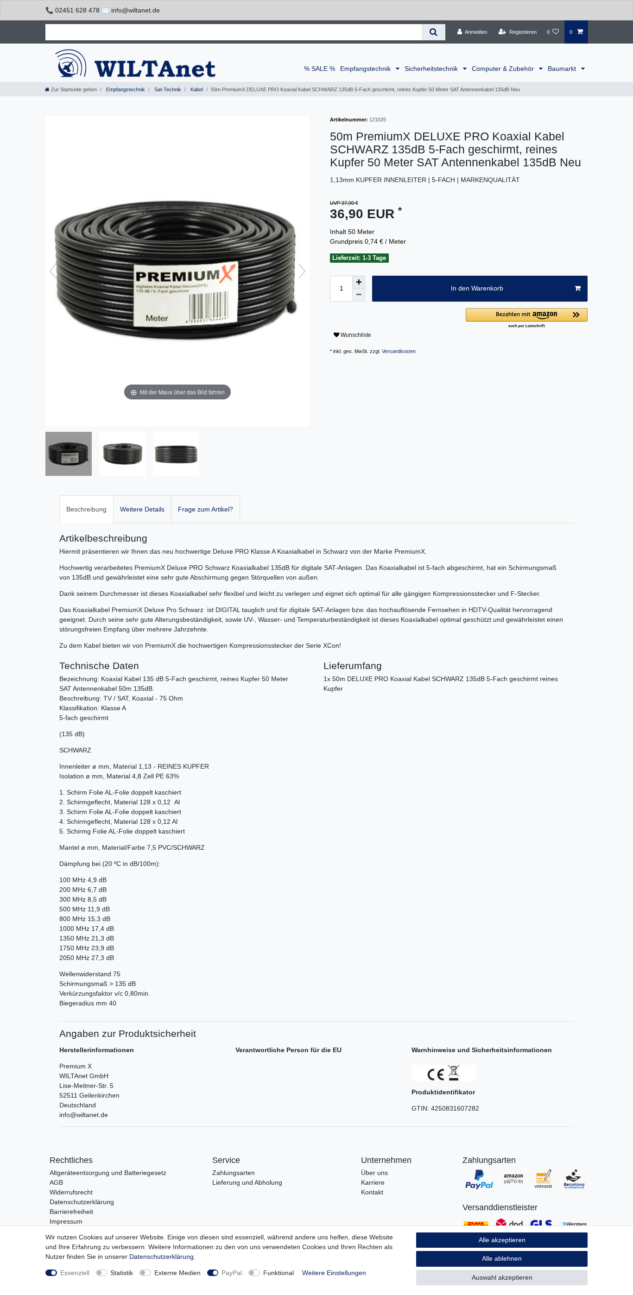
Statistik (121, 1272)
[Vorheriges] (52, 271)
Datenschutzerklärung (82, 1202)
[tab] (86, 509)
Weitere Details (142, 509)
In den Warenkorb (477, 288)
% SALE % (319, 68)
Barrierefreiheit (71, 1211)
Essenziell (74, 1272)
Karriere (373, 1182)
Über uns (374, 1172)
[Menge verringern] (358, 295)
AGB (56, 1182)
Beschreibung (86, 509)
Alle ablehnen (502, 1258)
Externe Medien (177, 1272)
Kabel (196, 89)
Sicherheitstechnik (432, 68)
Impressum (66, 1221)
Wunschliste (355, 335)
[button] (527, 318)
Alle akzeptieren (502, 1240)
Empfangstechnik (366, 68)
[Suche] (433, 32)
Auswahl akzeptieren (502, 1277)
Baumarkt (563, 68)
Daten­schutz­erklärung (161, 1256)
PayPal (232, 1272)
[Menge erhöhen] (358, 282)
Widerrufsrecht (71, 1192)
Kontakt (372, 1192)
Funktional (278, 1272)
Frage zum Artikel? (205, 509)
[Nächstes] (302, 271)
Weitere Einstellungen (334, 1272)
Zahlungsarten (233, 1172)
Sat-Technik (167, 89)
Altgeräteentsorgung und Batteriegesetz (108, 1172)
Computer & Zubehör (504, 68)
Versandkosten (399, 351)
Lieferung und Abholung (247, 1182)
